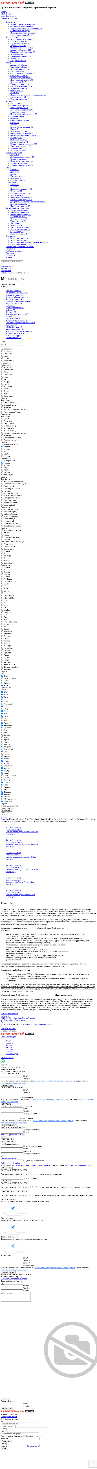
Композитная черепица (17, 293)
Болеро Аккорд (10, 749)
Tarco (6, 389)
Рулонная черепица (11, 440)
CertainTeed (8, 370)
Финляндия (8, 475)
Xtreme (6, 742)
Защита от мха (9, 428)
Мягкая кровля (13, 291)
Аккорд (7, 744)
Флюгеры (11, 312)
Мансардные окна (15, 329)
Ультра (6, 660)
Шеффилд (8, 801)
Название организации (33, 1146)
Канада (7, 449)
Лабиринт (8, 766)
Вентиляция (10, 236)
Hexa (6, 716)
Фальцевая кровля (14, 299)
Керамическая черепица (17, 314)
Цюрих (7, 797)
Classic (6, 584)
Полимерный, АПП (12, 489)
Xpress (6, 740)
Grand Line (8, 354)
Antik (6, 695)
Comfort (7, 586)
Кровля (9, 101)
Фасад (8, 63)
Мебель (9, 168)
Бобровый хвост (10, 503)
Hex (5, 714)
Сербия (7, 456)
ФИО (26, 1286)
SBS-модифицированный (14, 481)
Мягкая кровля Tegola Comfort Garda (20, 882)
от (2, 344)
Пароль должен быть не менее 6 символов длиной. (21, 1436)
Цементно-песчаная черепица (19, 301)
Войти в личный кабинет (11, 1163)
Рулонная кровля (14, 303)
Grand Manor (9, 596)
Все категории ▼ (8, 266)
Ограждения (11, 183)
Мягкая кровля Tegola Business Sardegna (22, 844)
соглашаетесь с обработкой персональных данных (53, 1081)
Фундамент (10, 22)
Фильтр (4, 817)
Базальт (7, 532)
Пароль (27, 1132)
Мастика (7, 407)
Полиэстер (8, 491)
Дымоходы (11, 325)
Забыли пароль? (7, 1135)
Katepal (7, 382)
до (2, 346)
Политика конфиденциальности (38, 1024)
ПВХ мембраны (14, 318)
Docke (6, 358)
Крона (6, 763)
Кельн (6, 761)
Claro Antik (8, 704)
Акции (8, 1041)
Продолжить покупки (18, 1279)
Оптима (7, 650)
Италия (7, 447)
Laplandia (7, 612)
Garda (6, 711)
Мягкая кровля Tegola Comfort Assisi (20, 895)
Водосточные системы (17, 321)
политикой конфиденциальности (14, 1083)
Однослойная (9, 546)
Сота (6, 785)
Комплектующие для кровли (19, 331)
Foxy (6, 593)
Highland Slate (9, 598)
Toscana (7, 735)
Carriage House (9, 581)
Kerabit (6, 384)
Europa (6, 591)
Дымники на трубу (14, 336)
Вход (3, 16)
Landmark (7, 610)
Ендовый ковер (10, 405)
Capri (6, 699)
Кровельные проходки (16, 333)
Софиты (10, 310)
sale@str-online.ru (8, 1020)
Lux (5, 615)
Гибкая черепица (10, 403)
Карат (6, 685)
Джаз (6, 638)
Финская (7, 669)
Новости (9, 1043)
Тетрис (6, 790)
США (6, 454)
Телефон (27, 1078)
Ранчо (6, 655)
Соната (7, 782)
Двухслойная (9, 544)
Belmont (7, 574)
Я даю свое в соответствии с (47, 1165)
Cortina (6, 706)
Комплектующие (10, 431)
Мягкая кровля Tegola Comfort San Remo (22, 869)
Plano (6, 617)
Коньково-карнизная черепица (16, 410)
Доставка (9, 1049)
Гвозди (6, 419)
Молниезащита (13, 338)
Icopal (6, 356)
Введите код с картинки (33, 1161)
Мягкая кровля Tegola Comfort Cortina (21, 857)
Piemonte (7, 723)
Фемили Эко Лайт (11, 667)
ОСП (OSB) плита (14, 327)
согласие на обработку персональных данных (31, 1165)
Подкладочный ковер (12, 412)
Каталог (4, 273)
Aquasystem (8, 351)
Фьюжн (7, 794)
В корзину (5, 1279)
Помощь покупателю (9, 1014)
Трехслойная (9, 549)
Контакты (5, 1016)
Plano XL (7, 619)
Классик (7, 643)
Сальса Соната (10, 678)
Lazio (6, 718)
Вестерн (7, 636)
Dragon (6, 709)
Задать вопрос (20, 1020)
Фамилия (27, 1151)
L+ (5, 608)
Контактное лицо (8, 1426)
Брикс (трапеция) (11, 516)
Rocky (6, 624)
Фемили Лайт (9, 665)
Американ (8, 747)
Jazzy (6, 600)
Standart (7, 561)
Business (7, 577)
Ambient (7, 572)
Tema (6, 730)
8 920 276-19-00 (7, 14)
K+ (5, 603)
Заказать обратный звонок (24, 1018)
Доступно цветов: (14, 830)
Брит (6, 393)
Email (26, 1291)
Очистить (5, 819)
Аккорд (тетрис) (10, 500)
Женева (7, 683)
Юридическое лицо (12, 1144)
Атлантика (8, 634)
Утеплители (10, 249)
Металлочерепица (14, 295)
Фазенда (7, 662)
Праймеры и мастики (14, 251)
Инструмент (11, 255)
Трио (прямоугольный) (13, 495)
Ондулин (10, 306)
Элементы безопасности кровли (20, 323)
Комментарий (27, 1097)
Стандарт (7, 787)
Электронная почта (31, 1114)
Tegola (6, 391)
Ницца (6, 773)
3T (5, 553)
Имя (25, 1076)
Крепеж (9, 257)
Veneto (6, 737)
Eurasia (6, 589)
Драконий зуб (9, 505)
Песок (6, 535)
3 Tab (6, 676)
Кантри (7, 641)
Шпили (9, 316)
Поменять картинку (9, 1158)
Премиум (7, 653)
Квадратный (9, 521)
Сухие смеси (11, 253)
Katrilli (6, 605)
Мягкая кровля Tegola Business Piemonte (22, 832)
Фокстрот (8, 792)
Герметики (8, 421)
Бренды (4, 12)
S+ (5, 558)
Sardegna (7, 728)
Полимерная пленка (12, 537)
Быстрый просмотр (13, 827)
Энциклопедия (12, 1054)
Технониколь (9, 361)
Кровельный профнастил (17, 297)
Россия (6, 451)
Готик (6, 681)
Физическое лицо (11, 1142)
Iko (5, 379)
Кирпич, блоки (12, 37)
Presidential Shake (11, 622)
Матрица (7, 768)
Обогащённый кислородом (15, 484)
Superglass (8, 563)
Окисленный (9, 486)
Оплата (9, 1051)
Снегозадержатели (15, 308)
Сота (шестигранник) (12, 498)
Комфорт (7, 556)
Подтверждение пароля (10, 1434)
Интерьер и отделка (14, 153)
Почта (26, 1263)
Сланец (7, 540)
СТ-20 (6, 657)
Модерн (7, 771)
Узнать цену (10, 834)
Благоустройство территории (17, 208)
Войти (14, 1417)
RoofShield (8, 386)
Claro (6, 702)
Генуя (6, 752)
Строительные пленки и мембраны (20, 247)
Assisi (6, 697)
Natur (6, 721)
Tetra (6, 733)
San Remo (8, 725)
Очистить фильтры (8, 1029)
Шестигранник (10, 799)
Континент (8, 648)
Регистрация (11, 16)
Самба (6, 778)
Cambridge (8, 579)
